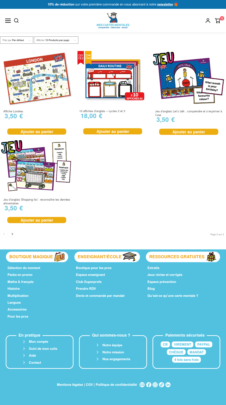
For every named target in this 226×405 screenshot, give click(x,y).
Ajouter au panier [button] (37, 131)
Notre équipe (112, 345)
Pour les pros (18, 316)
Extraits (153, 267)
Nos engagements (116, 358)
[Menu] (8, 20)
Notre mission (113, 352)
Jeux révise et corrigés (164, 274)
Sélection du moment (24, 267)
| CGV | (89, 384)
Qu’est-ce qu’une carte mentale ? (172, 295)
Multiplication (18, 295)
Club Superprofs (89, 281)
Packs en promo (20, 274)
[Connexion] (208, 20)
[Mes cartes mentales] (112, 20)
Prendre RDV (86, 288)
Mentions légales (70, 384)
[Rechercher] (16, 20)
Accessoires (17, 309)
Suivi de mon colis (43, 348)
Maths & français (21, 281)
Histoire (14, 288)
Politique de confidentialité (116, 384)
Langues (14, 302)
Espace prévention (161, 281)
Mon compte (38, 341)
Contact (35, 362)
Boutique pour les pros (93, 267)
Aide (32, 355)
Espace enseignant (90, 274)
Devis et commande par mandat (100, 295)
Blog (151, 288)
